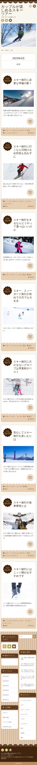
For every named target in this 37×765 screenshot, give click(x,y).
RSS (2, 20)
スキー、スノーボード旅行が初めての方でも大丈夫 (27, 677)
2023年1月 (6, 699)
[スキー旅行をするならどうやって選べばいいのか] (18, 252)
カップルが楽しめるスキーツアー (11, 753)
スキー (7, 275)
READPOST (30, 121)
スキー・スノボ (10, 130)
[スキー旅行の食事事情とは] (18, 528)
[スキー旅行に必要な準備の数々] (18, 105)
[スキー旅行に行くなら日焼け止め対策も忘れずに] (18, 179)
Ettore (32, 133)
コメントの (7, 722)
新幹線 (25, 486)
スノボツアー (21, 130)
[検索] (30, 6)
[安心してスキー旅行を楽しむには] (18, 461)
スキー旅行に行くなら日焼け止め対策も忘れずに (27, 664)
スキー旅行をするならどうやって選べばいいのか (27, 670)
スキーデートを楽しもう (7, 755)
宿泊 (24, 275)
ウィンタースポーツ (11, 133)
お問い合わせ (10, 20)
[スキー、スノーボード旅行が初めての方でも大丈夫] (18, 323)
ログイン (5, 712)
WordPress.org (7, 726)
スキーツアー (7, 204)
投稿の (6, 717)
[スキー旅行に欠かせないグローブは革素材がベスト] (18, 394)
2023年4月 (6, 685)
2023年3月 (6, 690)
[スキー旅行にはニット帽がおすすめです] (18, 598)
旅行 (28, 130)
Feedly (6, 20)
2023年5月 (6, 681)
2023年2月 (6, 695)
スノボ (19, 346)
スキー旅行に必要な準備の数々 (27, 658)
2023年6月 (6, 676)
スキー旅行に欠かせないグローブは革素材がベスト (27, 685)
